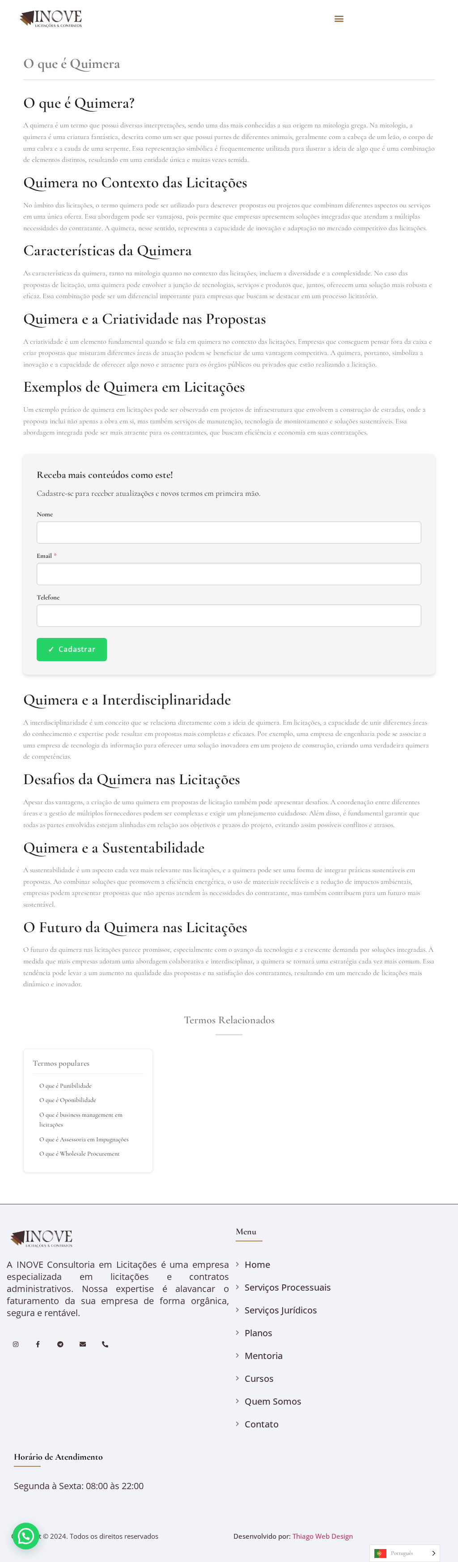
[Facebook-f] (38, 1344)
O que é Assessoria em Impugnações (84, 1139)
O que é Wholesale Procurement (79, 1153)
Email (47, 556)
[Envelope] (83, 1344)
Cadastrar (72, 649)
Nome (45, 514)
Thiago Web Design (323, 1536)
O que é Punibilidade (65, 1085)
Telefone (48, 597)
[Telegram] (60, 1344)
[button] (338, 18)
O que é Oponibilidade (67, 1100)
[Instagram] (15, 1344)
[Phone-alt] (105, 1344)
